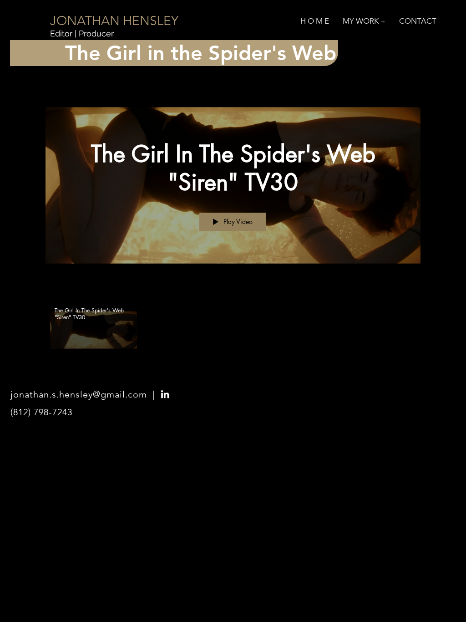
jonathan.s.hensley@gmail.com (78, 394)
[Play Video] (93, 330)
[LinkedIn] (165, 394)
